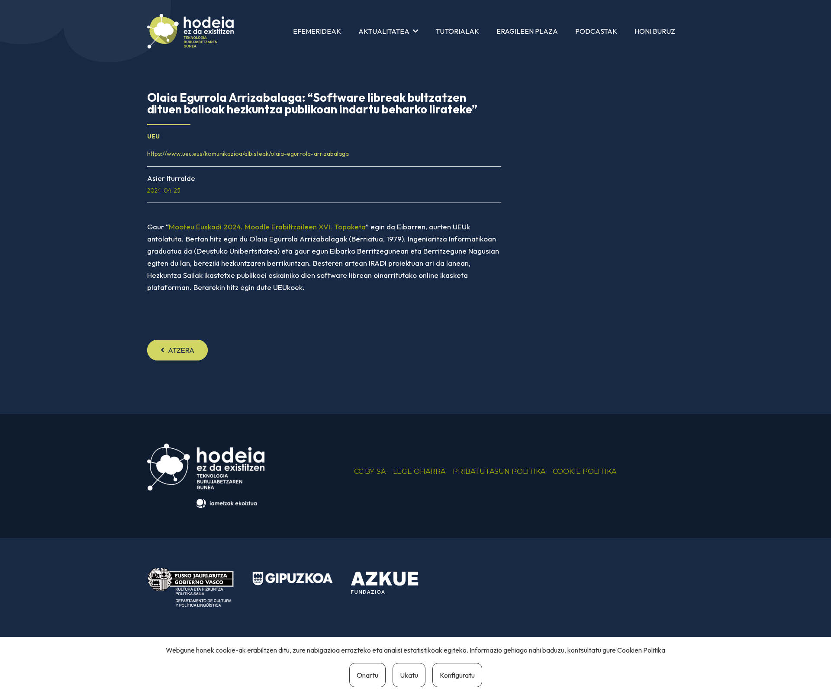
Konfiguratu (457, 675)
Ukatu (409, 675)
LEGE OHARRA (419, 471)
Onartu (367, 675)
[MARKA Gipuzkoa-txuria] (292, 579)
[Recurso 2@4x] (190, 587)
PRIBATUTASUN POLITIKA (499, 471)
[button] (415, 31)
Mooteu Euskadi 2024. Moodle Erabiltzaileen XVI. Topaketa (267, 226)
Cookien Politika (641, 650)
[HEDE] (190, 31)
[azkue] (391, 583)
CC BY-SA (370, 471)
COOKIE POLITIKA (584, 471)
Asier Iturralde (171, 178)
